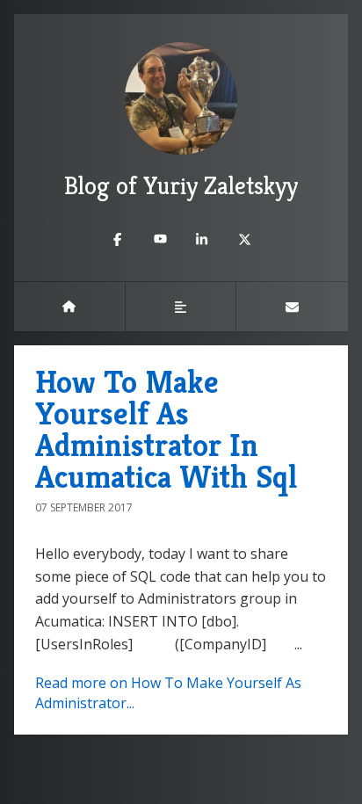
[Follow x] (244, 239)
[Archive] (181, 306)
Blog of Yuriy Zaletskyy (181, 185)
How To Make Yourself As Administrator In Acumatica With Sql (166, 429)
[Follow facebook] (118, 239)
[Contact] (292, 306)
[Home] (69, 306)
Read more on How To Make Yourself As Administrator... (168, 693)
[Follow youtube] (160, 239)
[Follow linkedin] (202, 239)
